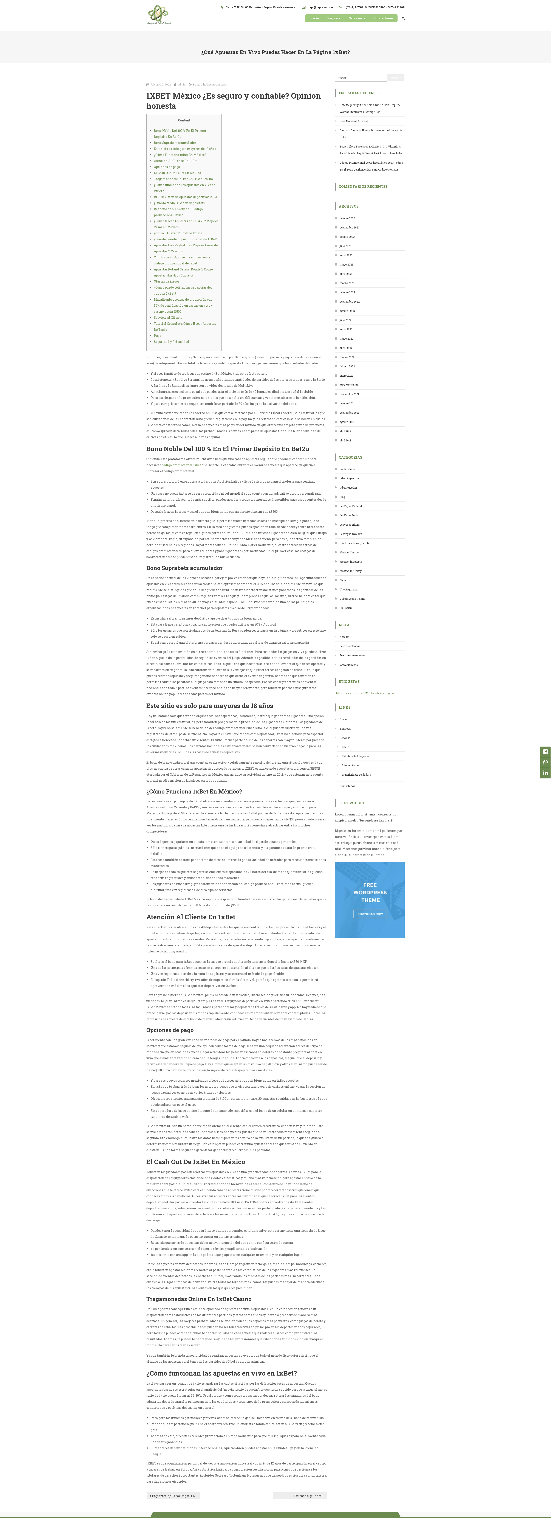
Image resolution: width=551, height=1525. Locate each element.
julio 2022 (345, 320)
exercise (358, 693)
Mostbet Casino (349, 552)
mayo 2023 (346, 264)
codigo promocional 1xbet (181, 465)
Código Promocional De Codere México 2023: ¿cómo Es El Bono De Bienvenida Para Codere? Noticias (371, 166)
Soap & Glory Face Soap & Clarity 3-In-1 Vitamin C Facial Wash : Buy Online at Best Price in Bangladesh (372, 150)
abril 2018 (345, 440)
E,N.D (345, 747)
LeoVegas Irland (349, 524)
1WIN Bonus (347, 469)
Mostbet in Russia (351, 561)
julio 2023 (345, 246)
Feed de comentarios (352, 655)
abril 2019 (345, 431)
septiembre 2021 (349, 412)
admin (182, 84)
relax (371, 693)
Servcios (355, 18)
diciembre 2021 (349, 385)
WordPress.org (349, 664)
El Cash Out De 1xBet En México (177, 173)
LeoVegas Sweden (351, 534)
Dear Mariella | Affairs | (354, 121)
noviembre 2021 (349, 394)
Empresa (333, 18)
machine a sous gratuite (354, 543)
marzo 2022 (347, 357)
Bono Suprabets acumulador (175, 143)
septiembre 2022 (350, 301)
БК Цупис (346, 608)
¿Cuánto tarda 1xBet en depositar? (179, 203)
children (339, 693)
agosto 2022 (347, 310)
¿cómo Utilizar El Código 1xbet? (178, 233)
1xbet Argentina (349, 478)
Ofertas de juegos (166, 281)
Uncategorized (216, 84)
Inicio (314, 18)
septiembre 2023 (350, 227)
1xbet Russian (348, 487)
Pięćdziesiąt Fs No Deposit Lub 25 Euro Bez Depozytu (176, 1496)
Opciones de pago (167, 167)
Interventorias (350, 765)
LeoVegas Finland (351, 506)
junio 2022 (346, 329)
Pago (157, 336)
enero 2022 (346, 375)
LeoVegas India (349, 515)
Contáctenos (383, 18)
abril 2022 (346, 347)
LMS (366, 693)
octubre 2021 (347, 403)
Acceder (344, 636)
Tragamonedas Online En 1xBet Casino (183, 179)
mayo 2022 (346, 338)
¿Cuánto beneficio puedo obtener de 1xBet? (186, 239)
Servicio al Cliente (168, 317)
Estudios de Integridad (356, 756)
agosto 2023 (347, 236)
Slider (343, 580)
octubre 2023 (347, 218)
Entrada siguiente (308, 1496)
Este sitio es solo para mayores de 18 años (185, 149)
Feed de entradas (350, 646)
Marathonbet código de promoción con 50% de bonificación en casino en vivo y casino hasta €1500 (183, 305)
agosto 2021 (347, 422)
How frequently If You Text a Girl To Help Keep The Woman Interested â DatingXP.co (370, 108)
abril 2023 (346, 273)
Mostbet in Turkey (351, 571)
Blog (342, 496)
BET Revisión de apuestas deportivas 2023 (185, 197)
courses (349, 693)
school (378, 693)
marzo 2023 (347, 283)
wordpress (388, 693)
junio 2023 (346, 255)
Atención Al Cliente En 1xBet (176, 161)
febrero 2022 (347, 366)
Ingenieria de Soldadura (356, 774)
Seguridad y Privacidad (171, 342)
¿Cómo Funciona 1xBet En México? (180, 155)
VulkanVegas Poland (352, 598)
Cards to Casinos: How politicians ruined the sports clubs (371, 134)
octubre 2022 (347, 292)
